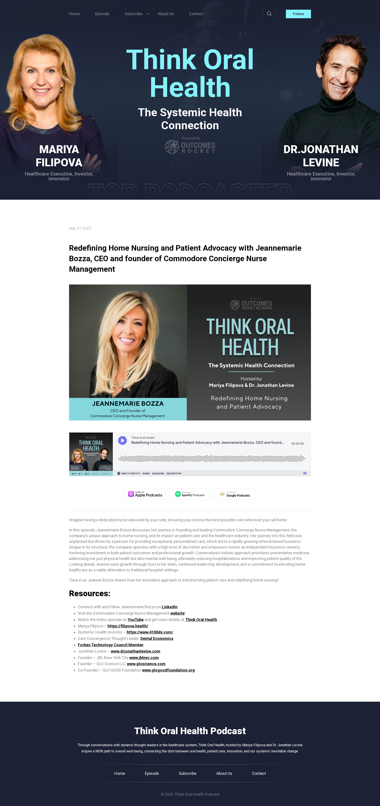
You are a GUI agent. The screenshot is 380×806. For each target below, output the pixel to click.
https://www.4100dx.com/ (150, 632)
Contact (196, 13)
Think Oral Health (201, 619)
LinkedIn (169, 607)
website (177, 613)
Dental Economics (157, 638)
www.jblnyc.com (144, 657)
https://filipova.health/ (128, 626)
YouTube (136, 619)
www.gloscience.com (146, 663)
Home (74, 13)
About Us (166, 13)
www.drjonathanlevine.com (135, 651)
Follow (298, 14)
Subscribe (188, 773)
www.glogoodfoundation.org (168, 670)
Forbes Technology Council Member (111, 645)
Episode (102, 13)
